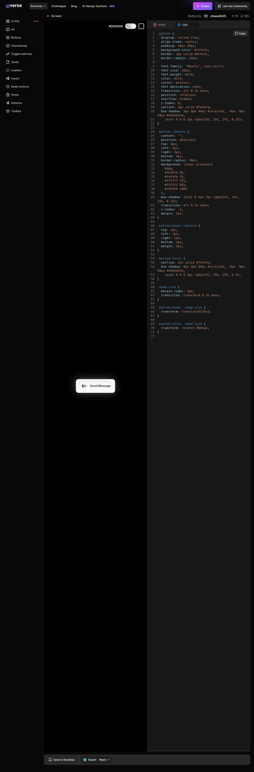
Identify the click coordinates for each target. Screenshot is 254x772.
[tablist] (175, 25)
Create (205, 6)
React (102, 759)
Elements (37, 6)
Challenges (59, 6)
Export (92, 759)
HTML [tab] (162, 24)
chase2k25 (215, 16)
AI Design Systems (98, 6)
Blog (74, 6)
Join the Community (235, 6)
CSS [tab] (185, 24)
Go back (56, 15)
